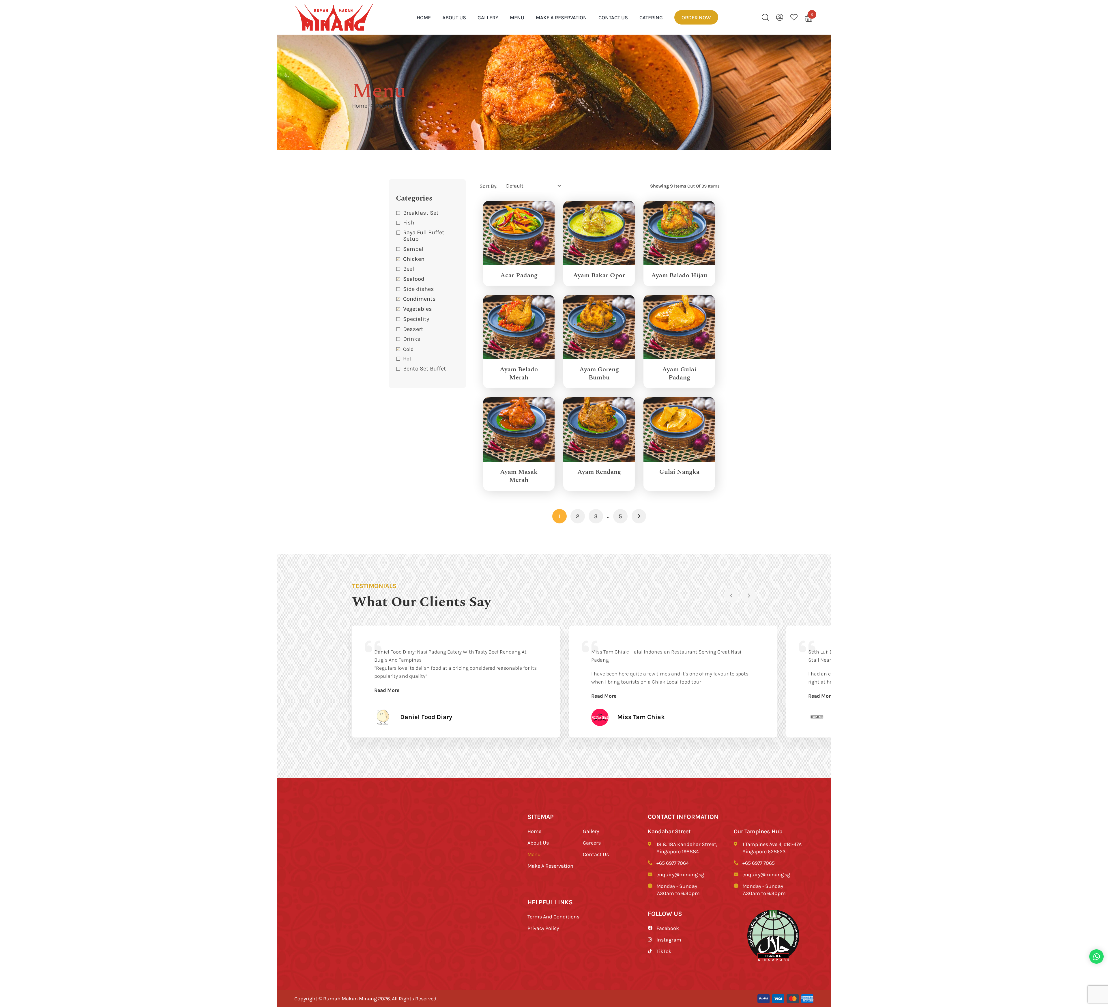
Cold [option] (408, 349)
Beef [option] (408, 268)
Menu (517, 17)
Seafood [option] (413, 278)
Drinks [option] (411, 338)
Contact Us (613, 17)
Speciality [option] (416, 318)
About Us (454, 17)
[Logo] (334, 17)
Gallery (488, 17)
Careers (592, 842)
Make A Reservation (561, 17)
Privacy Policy (543, 928)
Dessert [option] (413, 328)
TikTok (663, 951)
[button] (427, 339)
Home (359, 105)
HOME (424, 17)
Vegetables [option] (417, 308)
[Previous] (731, 595)
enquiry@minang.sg (680, 874)
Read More (386, 690)
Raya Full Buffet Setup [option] (423, 235)
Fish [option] (408, 222)
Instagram (668, 939)
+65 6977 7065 (758, 863)
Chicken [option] (413, 258)
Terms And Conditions (553, 916)
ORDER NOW (696, 17)
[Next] (749, 595)
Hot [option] (407, 358)
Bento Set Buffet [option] (424, 368)
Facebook (667, 928)
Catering (651, 17)
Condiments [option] (419, 298)
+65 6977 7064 (672, 863)
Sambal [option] (413, 248)
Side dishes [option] (418, 288)
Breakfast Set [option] (421, 212)
